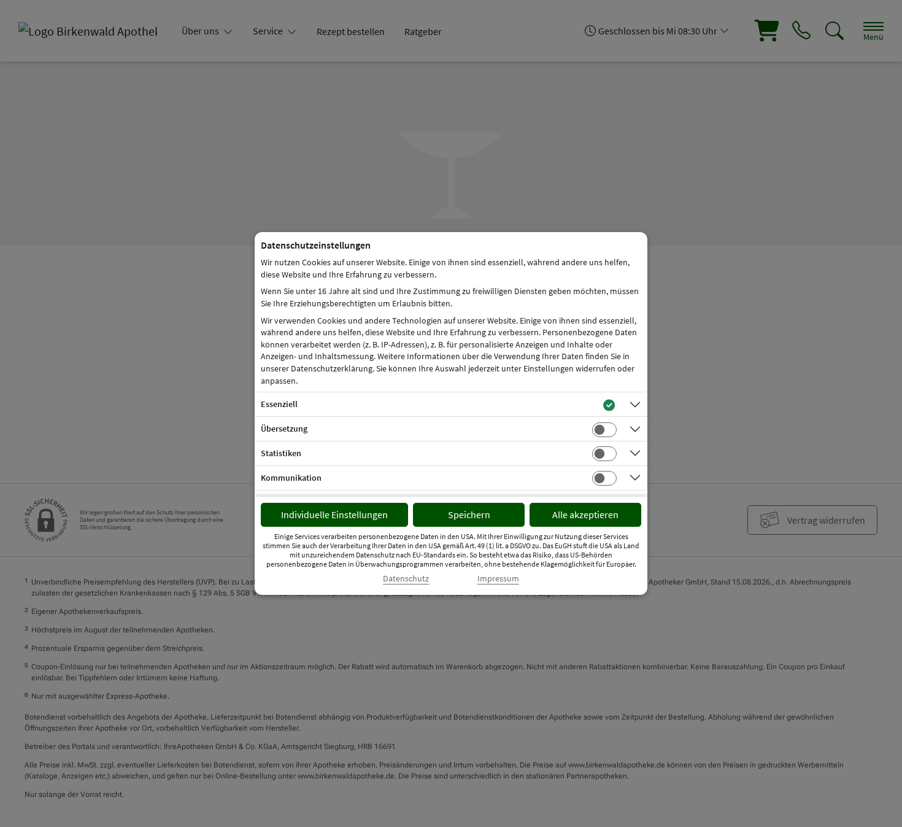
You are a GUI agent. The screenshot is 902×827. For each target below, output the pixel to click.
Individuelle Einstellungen (334, 514)
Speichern (469, 514)
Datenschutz (406, 578)
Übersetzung (284, 428)
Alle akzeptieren (585, 514)
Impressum (498, 578)
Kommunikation (291, 477)
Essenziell (279, 404)
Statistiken (281, 453)
